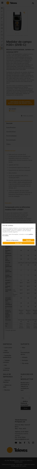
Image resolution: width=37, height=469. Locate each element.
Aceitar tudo (18, 243)
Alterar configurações (12, 240)
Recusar (28, 240)
